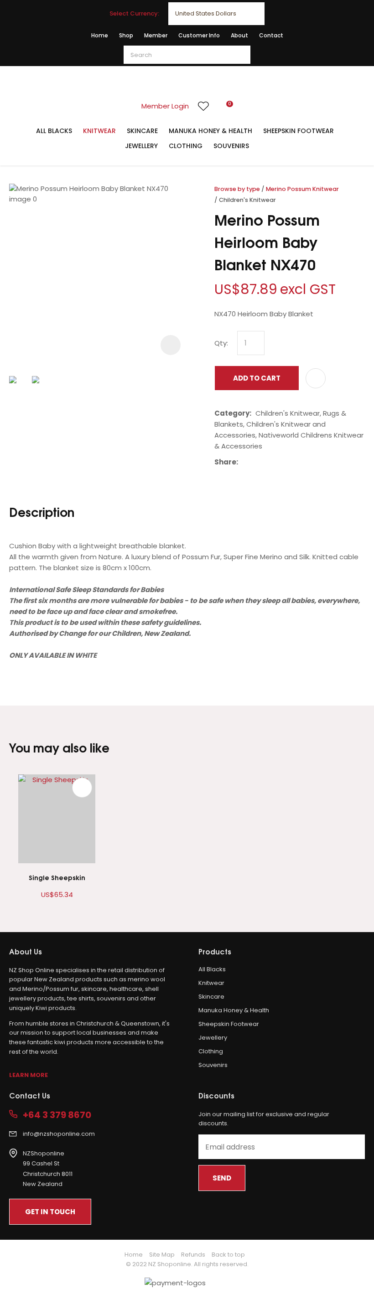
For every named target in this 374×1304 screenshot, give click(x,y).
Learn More (28, 1075)
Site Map (162, 1254)
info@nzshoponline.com (59, 1133)
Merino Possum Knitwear (302, 189)
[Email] (270, 462)
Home (99, 35)
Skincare (142, 130)
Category (231, 413)
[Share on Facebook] (243, 462)
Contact (271, 35)
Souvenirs (231, 145)
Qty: (221, 343)
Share (225, 462)
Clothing (186, 145)
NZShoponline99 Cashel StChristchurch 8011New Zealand (48, 1169)
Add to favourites (82, 788)
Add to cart (256, 378)
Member (155, 35)
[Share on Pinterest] (284, 462)
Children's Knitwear (247, 200)
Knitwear (99, 130)
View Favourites (203, 106)
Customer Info (199, 35)
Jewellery (141, 145)
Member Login (165, 106)
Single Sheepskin (57, 877)
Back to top (228, 1254)
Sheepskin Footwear (298, 130)
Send (222, 1178)
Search (239, 55)
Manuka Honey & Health (210, 130)
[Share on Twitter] (256, 462)
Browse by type (237, 189)
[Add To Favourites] (316, 378)
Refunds (193, 1254)
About (239, 35)
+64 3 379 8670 (57, 1115)
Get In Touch (50, 1211)
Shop (126, 35)
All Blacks (54, 130)
